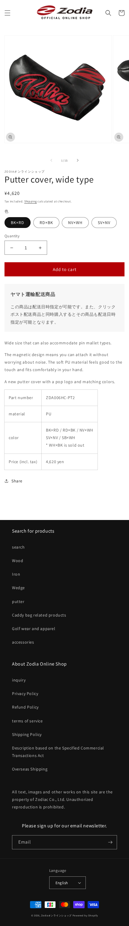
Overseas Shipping (29, 769)
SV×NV (104, 222)
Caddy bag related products (39, 615)
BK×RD (17, 222)
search (18, 547)
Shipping (30, 201)
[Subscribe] (110, 842)
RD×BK (46, 222)
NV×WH (75, 222)
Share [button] (16, 481)
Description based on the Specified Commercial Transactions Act (58, 751)
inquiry (19, 680)
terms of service (27, 721)
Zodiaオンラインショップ (56, 915)
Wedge (18, 587)
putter (18, 601)
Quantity (12, 235)
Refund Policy (25, 707)
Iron (16, 574)
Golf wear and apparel (34, 628)
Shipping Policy (27, 734)
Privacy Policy (25, 693)
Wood (17, 560)
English (62, 882)
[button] (7, 13)
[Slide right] (77, 160)
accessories (23, 642)
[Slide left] (51, 160)
